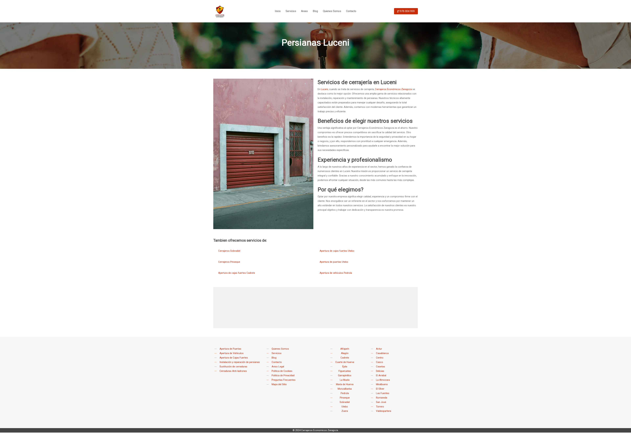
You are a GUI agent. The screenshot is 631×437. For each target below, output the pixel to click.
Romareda (381, 397)
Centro (379, 357)
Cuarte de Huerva (344, 362)
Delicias (380, 371)
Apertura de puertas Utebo (334, 261)
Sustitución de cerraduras (233, 366)
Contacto (277, 362)
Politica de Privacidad (283, 375)
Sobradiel (345, 402)
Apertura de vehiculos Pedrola (336, 272)
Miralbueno (382, 384)
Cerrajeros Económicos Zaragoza (393, 89)
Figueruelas (345, 371)
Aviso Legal (278, 366)
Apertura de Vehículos (232, 353)
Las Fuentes (382, 393)
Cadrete (344, 357)
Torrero (380, 406)
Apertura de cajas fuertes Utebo (337, 250)
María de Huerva (344, 384)
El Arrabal (381, 375)
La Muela (345, 379)
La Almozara (383, 379)
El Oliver (380, 388)
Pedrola (345, 393)
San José (381, 402)
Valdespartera (383, 411)
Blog (274, 357)
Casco (379, 362)
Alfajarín (344, 348)
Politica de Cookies (282, 371)
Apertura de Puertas (230, 348)
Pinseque (345, 397)
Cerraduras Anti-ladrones (233, 371)
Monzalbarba (345, 388)
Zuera (344, 411)
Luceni (324, 89)
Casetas (380, 366)
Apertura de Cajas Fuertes (234, 357)
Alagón (345, 353)
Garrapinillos (344, 375)
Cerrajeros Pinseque (229, 261)
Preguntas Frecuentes (283, 379)
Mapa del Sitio (279, 384)
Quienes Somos (280, 348)
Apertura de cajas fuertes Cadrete (236, 272)
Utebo (344, 406)
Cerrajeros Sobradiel (229, 250)
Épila (344, 366)
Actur (379, 348)
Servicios (276, 353)
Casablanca (382, 353)
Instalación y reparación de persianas (240, 362)
